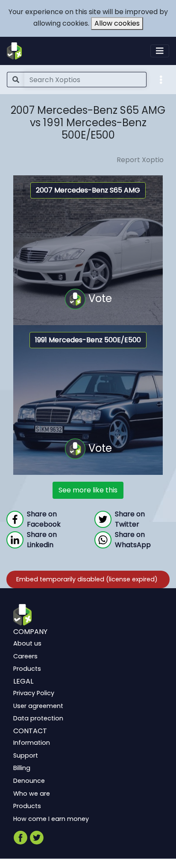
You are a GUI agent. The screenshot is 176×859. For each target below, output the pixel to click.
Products (27, 669)
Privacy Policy (33, 693)
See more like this (88, 490)
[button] (161, 79)
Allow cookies (117, 23)
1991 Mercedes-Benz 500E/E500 (88, 340)
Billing (21, 768)
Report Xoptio (140, 160)
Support (25, 755)
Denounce (29, 780)
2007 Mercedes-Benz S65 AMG (88, 190)
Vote (99, 298)
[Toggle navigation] (159, 50)
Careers (25, 656)
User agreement (38, 706)
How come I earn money (51, 819)
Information (31, 743)
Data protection (38, 718)
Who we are (31, 793)
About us (27, 644)
